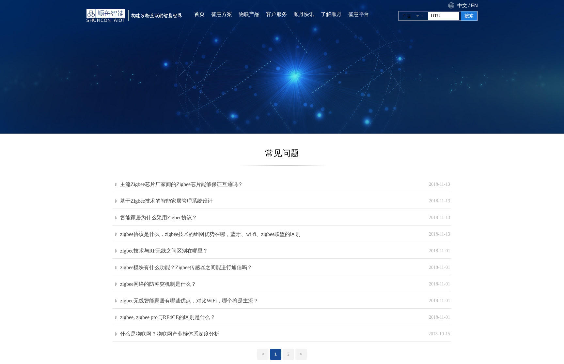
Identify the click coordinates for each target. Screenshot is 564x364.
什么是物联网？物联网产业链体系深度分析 (169, 334)
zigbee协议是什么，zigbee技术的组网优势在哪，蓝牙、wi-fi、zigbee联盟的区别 (210, 234)
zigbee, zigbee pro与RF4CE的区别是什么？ (167, 317)
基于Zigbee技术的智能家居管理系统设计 (166, 201)
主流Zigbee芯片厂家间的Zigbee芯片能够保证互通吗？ (181, 184)
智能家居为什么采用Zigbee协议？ (158, 217)
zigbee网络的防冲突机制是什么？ (158, 284)
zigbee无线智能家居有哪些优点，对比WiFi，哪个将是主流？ (189, 300)
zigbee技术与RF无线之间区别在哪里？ (164, 251)
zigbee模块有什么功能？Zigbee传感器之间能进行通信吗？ (186, 267)
